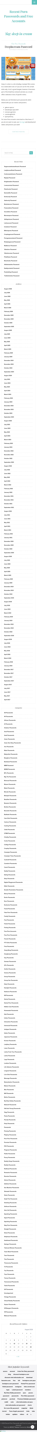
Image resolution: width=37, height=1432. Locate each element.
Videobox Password (10, 249)
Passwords (7, 1127)
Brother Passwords (10, 807)
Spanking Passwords (10, 1214)
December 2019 (8, 586)
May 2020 (7, 567)
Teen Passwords (9, 1255)
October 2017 (8, 677)
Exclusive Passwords (10, 905)
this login (22, 122)
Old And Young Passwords (12, 1108)
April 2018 (7, 654)
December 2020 (8, 541)
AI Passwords (8, 724)
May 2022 (7, 477)
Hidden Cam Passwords (11, 1006)
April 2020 (7, 571)
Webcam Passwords (10, 1315)
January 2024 (8, 402)
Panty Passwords (9, 1116)
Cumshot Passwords (10, 863)
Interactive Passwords (11, 1021)
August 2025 (8, 330)
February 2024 (8, 398)
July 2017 (7, 688)
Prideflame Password (10, 257)
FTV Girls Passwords (10, 942)
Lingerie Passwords (10, 1070)
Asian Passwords (9, 739)
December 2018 (8, 624)
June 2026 (7, 296)
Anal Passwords (9, 731)
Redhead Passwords (10, 1168)
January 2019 (8, 620)
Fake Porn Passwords (10, 912)
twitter (8, 1414)
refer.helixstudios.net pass (24, 1402)
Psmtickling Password (11, 272)
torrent (4, 1411)
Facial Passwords (9, 908)
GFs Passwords (9, 965)
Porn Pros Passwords (10, 1138)
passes (30, 1393)
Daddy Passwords (9, 871)
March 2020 (7, 575)
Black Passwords (9, 788)
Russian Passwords (10, 1176)
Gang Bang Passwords (11, 950)
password (6, 1396)
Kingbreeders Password (11, 181)
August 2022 (8, 466)
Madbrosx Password (10, 245)
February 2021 (8, 534)
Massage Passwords (10, 1078)
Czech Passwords (9, 867)
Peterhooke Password (11, 189)
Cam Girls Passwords (10, 818)
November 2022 (9, 454)
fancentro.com (6, 1380)
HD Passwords (8, 995)
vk (27, 1414)
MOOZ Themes (14, 1427)
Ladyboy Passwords (10, 1044)
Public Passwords (9, 1153)
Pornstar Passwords (10, 1142)
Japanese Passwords (10, 1037)
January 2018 (8, 665)
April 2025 (7, 345)
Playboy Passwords (10, 1135)
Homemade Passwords (11, 1010)
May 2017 (7, 696)
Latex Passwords (9, 1048)
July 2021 (7, 515)
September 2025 (9, 326)
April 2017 (7, 699)
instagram (18, 1386)
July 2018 (7, 643)
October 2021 (8, 503)
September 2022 (9, 462)
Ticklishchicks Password (11, 276)
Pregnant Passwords (10, 1150)
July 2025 (7, 334)
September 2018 (9, 635)
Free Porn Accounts (10, 931)
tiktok (31, 1408)
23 (31, 1347)
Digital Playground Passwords (13, 882)
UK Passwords (8, 1289)
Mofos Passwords (9, 1097)
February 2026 (8, 311)
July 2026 (7, 292)
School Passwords (10, 1180)
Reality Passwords (9, 1165)
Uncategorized (8, 1293)
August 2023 (8, 420)
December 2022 (8, 451)
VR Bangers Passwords (11, 1308)
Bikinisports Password (11, 230)
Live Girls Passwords (10, 1074)
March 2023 (7, 439)
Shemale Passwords (10, 1191)
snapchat (24, 1408)
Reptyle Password (9, 178)
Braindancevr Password (11, 204)
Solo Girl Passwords (10, 1210)
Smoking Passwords (10, 1202)
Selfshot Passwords (10, 1184)
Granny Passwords (10, 972)
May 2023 (7, 432)
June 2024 (7, 383)
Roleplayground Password (12, 242)
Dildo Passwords (9, 886)
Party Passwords (9, 1123)
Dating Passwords (9, 874)
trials (27, 1411)
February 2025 (8, 353)
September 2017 (9, 681)
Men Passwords (9, 1089)
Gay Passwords (9, 957)
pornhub (12, 1399)
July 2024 (7, 379)
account (12, 1371)
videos (22, 1414)
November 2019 (9, 590)
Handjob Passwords (10, 988)
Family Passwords (9, 916)
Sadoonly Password (10, 200)
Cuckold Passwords (10, 859)
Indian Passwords (9, 1018)
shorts (30, 1405)
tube (33, 1411)
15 (26, 1343)
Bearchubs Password (10, 260)
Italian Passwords (9, 1033)
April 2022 (7, 481)
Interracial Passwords (10, 1025)
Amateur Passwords (10, 728)
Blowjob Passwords (10, 795)
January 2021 (8, 537)
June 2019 (7, 609)
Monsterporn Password (11, 215)
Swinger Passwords (10, 1244)
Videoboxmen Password (11, 253)
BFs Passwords (9, 773)
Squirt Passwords (9, 1217)
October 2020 (8, 549)
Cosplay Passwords (10, 848)
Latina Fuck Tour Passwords (13, 1052)
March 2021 (7, 530)
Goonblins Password (10, 211)
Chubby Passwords (10, 837)
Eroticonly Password (10, 196)
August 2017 (8, 684)
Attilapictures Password (11, 219)
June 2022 (7, 473)
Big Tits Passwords (10, 776)
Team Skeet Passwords (11, 1251)
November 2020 (9, 545)
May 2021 (7, 522)
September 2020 (9, 552)
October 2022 (8, 458)
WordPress (30, 1427)
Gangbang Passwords (11, 954)
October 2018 (8, 632)
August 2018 (8, 639)
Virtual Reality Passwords (12, 1300)
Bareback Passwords (10, 761)
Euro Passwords (9, 901)
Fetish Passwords (9, 923)
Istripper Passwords (10, 1029)
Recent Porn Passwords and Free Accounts (18, 16)
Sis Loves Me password (11, 1408)
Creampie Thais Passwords (12, 856)
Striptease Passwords (10, 1236)
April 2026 (7, 304)
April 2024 (7, 390)
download (29, 1377)
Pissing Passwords (10, 1131)
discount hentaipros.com (21, 1374)
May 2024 (7, 387)
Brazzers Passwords (10, 803)
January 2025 (8, 356)
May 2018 (7, 650)
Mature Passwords (9, 1086)
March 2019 (7, 613)
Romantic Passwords (10, 1172)
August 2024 (8, 375)
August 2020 (8, 556)
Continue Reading (18, 131)
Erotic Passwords (9, 897)
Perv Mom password (27, 1396)
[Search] (31, 152)
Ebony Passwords (9, 893)
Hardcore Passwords (10, 991)
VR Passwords (8, 1312)
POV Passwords (9, 1146)
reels (12, 1402)
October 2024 (8, 368)
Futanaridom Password (11, 208)
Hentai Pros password (28, 1383)
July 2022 (7, 469)
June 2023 (7, 428)
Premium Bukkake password (26, 1399)
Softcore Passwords (10, 1206)
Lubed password (17, 1390)
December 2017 (8, 669)
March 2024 (7, 394)
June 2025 (7, 338)
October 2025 (8, 322)
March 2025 (7, 349)
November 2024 (9, 364)
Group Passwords (9, 976)
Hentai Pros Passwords (11, 1003)
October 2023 (8, 413)
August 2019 (8, 601)
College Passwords (10, 844)
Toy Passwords (8, 1270)
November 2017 (9, 673)
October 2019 (8, 594)
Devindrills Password (10, 193)
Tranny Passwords (9, 1278)
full (19, 1380)
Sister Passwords (9, 1195)
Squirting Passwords (10, 1221)
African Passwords (10, 720)
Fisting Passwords (10, 927)
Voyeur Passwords (9, 1304)
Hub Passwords (9, 1014)
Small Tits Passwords (10, 1199)
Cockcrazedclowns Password (13, 174)
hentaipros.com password (10, 1383)
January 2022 (8, 492)
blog (9, 1374)
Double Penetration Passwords (13, 890)
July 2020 (7, 560)
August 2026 (8, 289)
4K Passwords (8, 716)
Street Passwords (9, 1233)
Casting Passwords (10, 825)
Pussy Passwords (9, 1157)
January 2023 (8, 447)
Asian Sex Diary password (25, 1371)
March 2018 (7, 658)
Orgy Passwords (9, 1112)
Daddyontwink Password (11, 268)
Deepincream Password (18, 47)
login (7, 1390)
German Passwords (10, 961)
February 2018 (8, 662)
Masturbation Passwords (11, 1082)
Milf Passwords (8, 1093)
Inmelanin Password (10, 227)
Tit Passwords (8, 1266)
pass (24, 1393)
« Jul (17, 1356)
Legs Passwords (9, 1059)
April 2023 (7, 436)
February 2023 (8, 443)
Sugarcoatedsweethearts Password (15, 166)
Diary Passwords (9, 878)
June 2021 (7, 518)
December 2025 (8, 315)
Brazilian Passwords (10, 799)
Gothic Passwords (9, 969)
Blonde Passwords (10, 792)
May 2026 (7, 300)
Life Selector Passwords (11, 1067)
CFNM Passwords (9, 833)
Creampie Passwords (10, 852)
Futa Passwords (9, 946)
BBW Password (8, 765)
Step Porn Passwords (10, 1225)
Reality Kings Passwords (11, 1161)
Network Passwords (10, 1104)
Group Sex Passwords (11, 980)
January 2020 (8, 583)
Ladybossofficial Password (12, 170)
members (28, 1390)
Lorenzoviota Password (11, 185)
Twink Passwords (9, 1285)
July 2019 (7, 605)
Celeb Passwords (9, 829)
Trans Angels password (16, 1411)
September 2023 (9, 417)
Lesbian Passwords (10, 1063)
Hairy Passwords (9, 984)
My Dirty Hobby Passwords (12, 1101)
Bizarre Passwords (9, 784)
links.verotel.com (29, 1386)
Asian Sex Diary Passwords (12, 743)
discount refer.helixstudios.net (14, 1377)
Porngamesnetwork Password (13, 238)
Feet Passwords (9, 920)
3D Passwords (8, 712)
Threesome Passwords (11, 1263)
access (5, 1371)
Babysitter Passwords (11, 754)
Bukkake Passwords (10, 814)
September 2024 (9, 371)
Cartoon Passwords (10, 822)
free (14, 1380)
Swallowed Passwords (11, 1240)
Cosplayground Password (12, 234)
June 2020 (7, 564)
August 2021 (8, 511)
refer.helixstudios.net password (15, 1405)
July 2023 (7, 424)
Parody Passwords (10, 1119)
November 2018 (9, 628)
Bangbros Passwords (10, 758)
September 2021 (9, 507)
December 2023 (8, 405)
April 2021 (7, 526)
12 (14, 1343)
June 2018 (7, 647)
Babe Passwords (9, 750)
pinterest (4, 1399)
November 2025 (9, 319)
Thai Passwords (9, 1259)
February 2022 (8, 488)
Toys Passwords (9, 1274)
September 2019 (9, 598)
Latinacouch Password (11, 223)
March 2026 (7, 307)
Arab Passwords (9, 735)
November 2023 (9, 409)
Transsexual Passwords (11, 1282)
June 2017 (7, 692)
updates (14, 1414)
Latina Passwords (9, 1055)
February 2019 (8, 616)
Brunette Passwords (10, 810)
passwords (15, 1396)
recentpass (13, 49)
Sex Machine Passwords (11, 1187)
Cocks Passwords (9, 841)
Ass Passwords (9, 746)
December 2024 (8, 360)
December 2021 (8, 496)
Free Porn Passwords (18, 44)
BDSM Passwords (9, 769)
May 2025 (7, 341)
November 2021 (9, 500)
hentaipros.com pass (29, 1380)
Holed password (7, 1386)
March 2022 (7, 485)
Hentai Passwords (9, 999)
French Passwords (10, 939)
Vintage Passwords (10, 1297)
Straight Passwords (10, 1229)
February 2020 (8, 579)
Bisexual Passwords (10, 780)
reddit (6, 1402)
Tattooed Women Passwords (13, 1248)
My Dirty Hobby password (12, 1393)
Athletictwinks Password (11, 264)
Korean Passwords (10, 1040)
